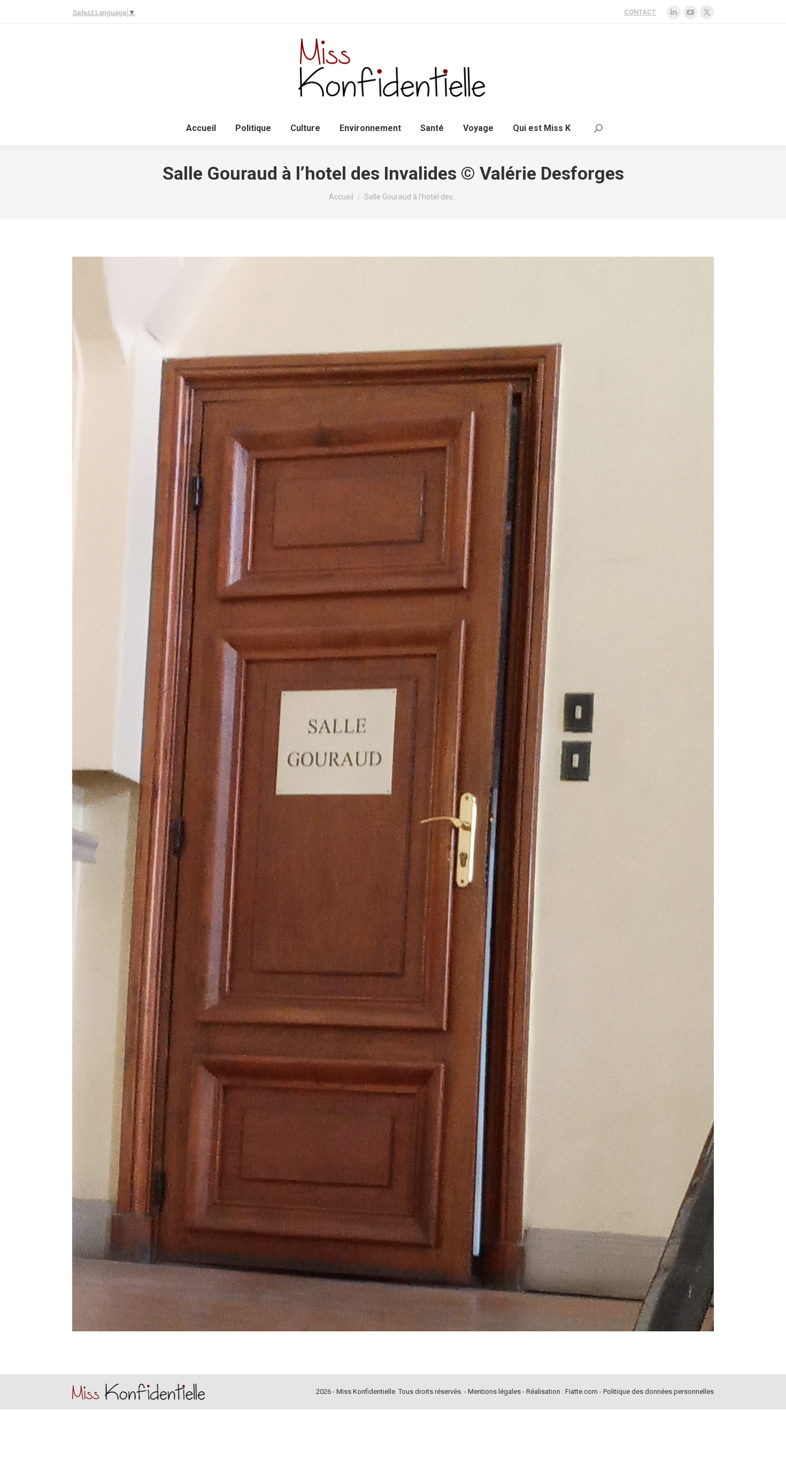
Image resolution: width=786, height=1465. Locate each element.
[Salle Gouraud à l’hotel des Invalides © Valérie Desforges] (393, 794)
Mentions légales (494, 1391)
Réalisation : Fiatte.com (562, 1391)
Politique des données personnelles (658, 1391)
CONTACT (640, 12)
